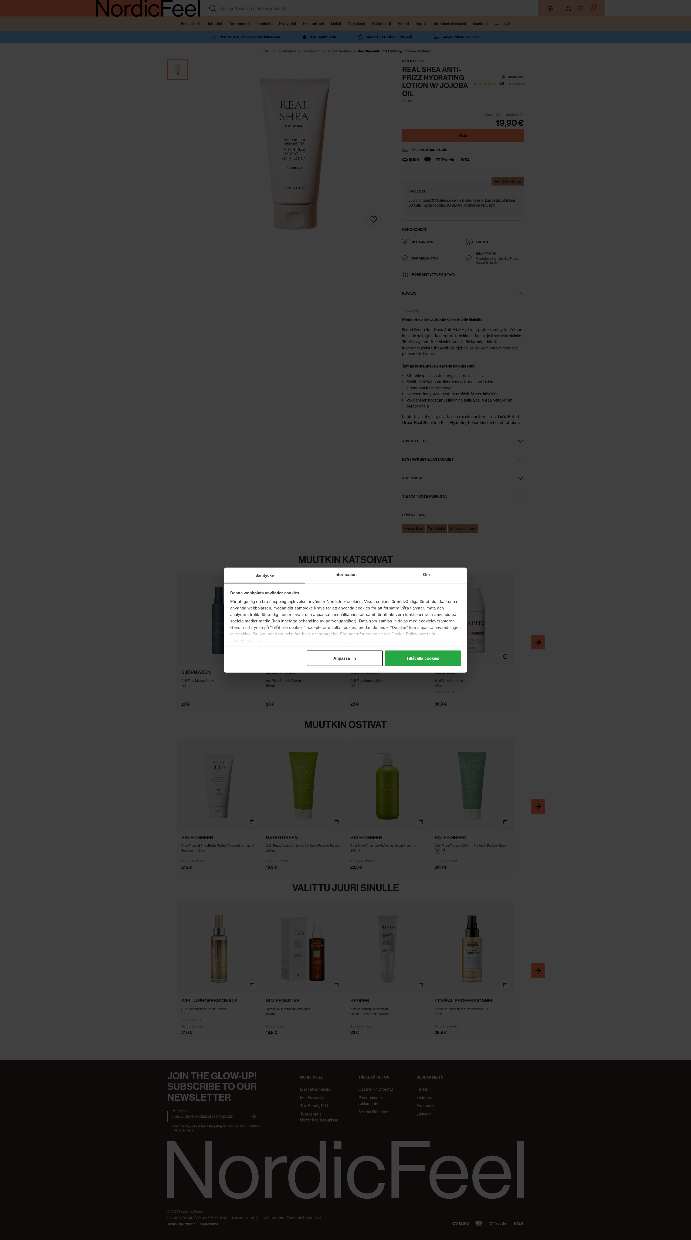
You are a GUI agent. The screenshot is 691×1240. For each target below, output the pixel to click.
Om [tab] (426, 574)
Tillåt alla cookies (422, 658)
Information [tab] (345, 574)
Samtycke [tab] (264, 575)
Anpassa (341, 658)
